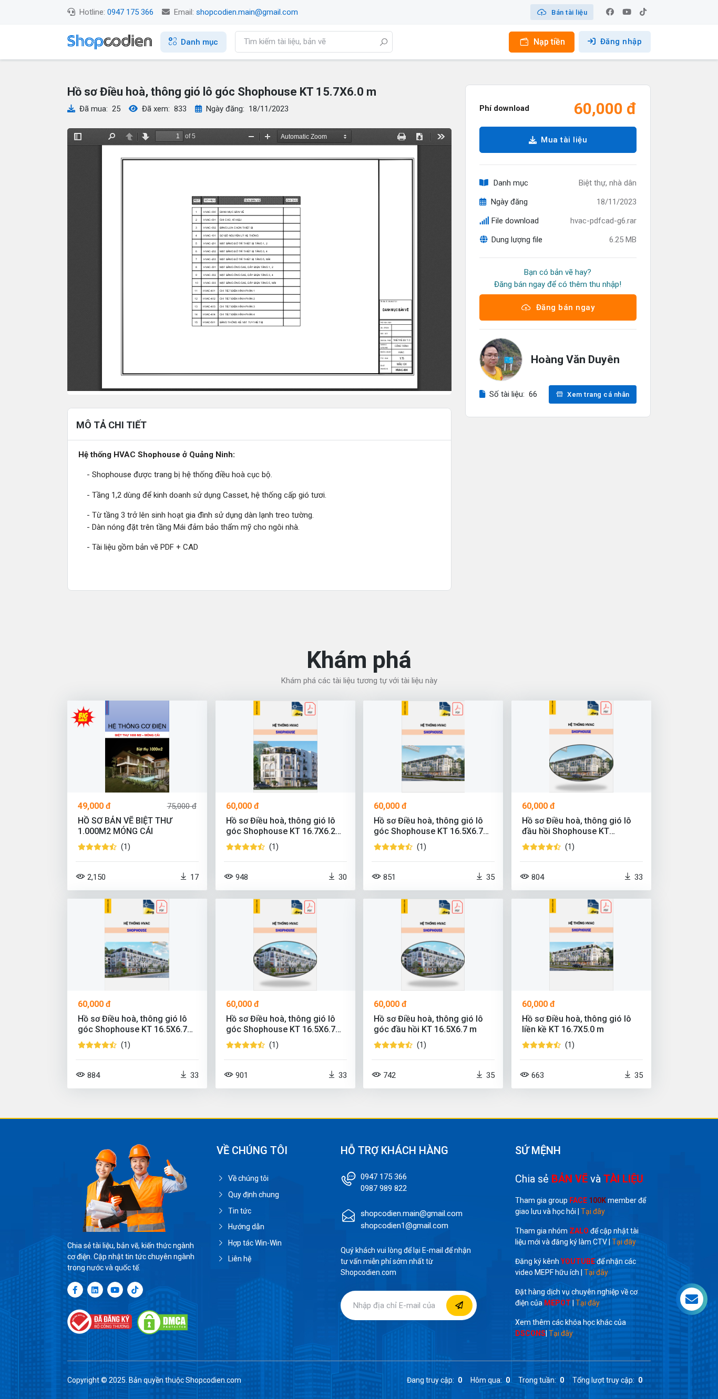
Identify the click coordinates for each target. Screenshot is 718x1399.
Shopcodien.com (213, 1380)
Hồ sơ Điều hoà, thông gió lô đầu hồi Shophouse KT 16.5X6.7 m (576, 826)
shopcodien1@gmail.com (404, 1225)
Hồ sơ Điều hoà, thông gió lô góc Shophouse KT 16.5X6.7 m (428, 826)
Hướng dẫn (246, 1226)
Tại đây (593, 1211)
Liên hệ (239, 1258)
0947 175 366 (130, 12)
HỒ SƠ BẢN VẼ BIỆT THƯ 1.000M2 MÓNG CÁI (125, 826)
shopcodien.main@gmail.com (247, 12)
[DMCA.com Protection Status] (162, 1322)
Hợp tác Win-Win (255, 1243)
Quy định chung (253, 1194)
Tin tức (239, 1211)
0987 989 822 (384, 1188)
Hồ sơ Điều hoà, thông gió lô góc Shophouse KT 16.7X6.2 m (280, 826)
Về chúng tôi (248, 1178)
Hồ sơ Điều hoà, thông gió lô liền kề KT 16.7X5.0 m (576, 1024)
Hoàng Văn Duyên (575, 359)
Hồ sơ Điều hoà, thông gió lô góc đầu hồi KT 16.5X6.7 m (428, 1024)
